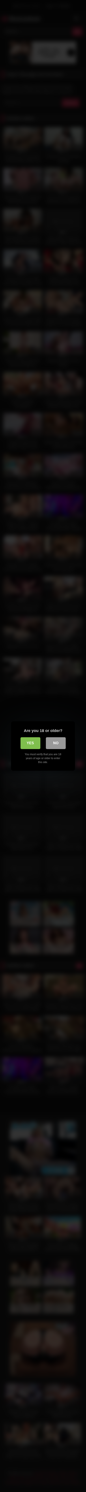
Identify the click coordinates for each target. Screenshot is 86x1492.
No (55, 743)
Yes (30, 743)
